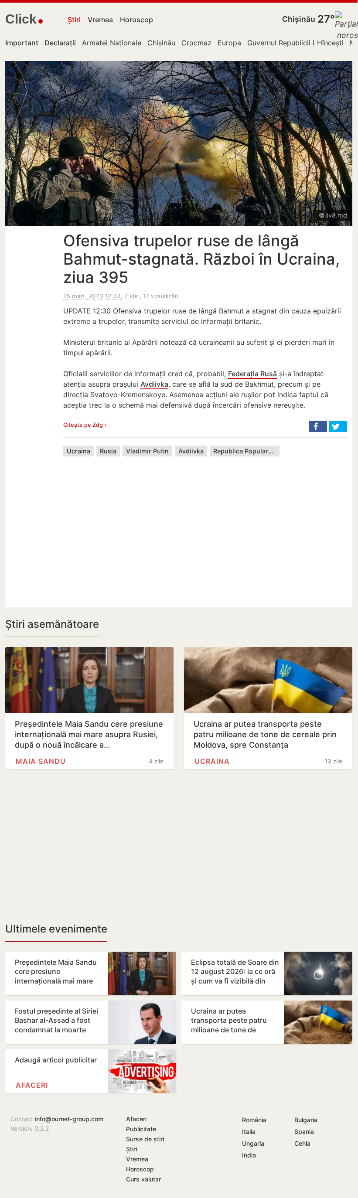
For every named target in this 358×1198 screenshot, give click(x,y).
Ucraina (78, 451)
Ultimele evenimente (56, 928)
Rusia (108, 451)
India (249, 1155)
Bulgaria (305, 1119)
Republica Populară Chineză (246, 451)
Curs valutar (143, 1179)
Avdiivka (154, 384)
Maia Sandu (41, 761)
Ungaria (253, 1143)
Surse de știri (145, 1139)
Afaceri (32, 1085)
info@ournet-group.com (69, 1119)
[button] (318, 426)
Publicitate (141, 1129)
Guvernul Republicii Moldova (294, 42)
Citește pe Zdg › (84, 425)
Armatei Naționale (111, 42)
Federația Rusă (252, 373)
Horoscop (136, 19)
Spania (304, 1131)
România (254, 1119)
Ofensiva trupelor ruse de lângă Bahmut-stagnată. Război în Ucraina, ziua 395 (201, 259)
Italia (249, 1131)
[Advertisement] (205, 525)
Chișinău (298, 19)
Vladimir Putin (147, 451)
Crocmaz (196, 42)
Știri (74, 19)
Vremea (100, 19)
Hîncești (330, 42)
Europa (229, 42)
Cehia (302, 1143)
